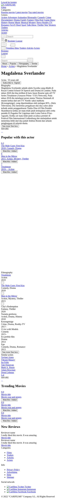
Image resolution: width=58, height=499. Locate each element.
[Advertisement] (29, 202)
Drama (17, 20)
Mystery (32, 22)
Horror (11, 22)
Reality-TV (47, 22)
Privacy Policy (13, 469)
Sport (23, 25)
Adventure (12, 17)
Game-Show (49, 20)
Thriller (40, 25)
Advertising (12, 472)
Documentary (7, 20)
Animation (22, 17)
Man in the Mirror (9, 296)
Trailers (22, 48)
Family (23, 20)
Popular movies (8, 12)
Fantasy (30, 20)
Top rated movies (36, 12)
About (4, 64)
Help (9, 475)
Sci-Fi (12, 25)
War (46, 25)
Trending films (12, 48)
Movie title (6, 438)
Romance (5, 25)
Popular (13, 64)
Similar (34, 64)
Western (52, 25)
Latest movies (21, 12)
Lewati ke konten (9, 2)
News (39, 22)
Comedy (41, 17)
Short (18, 25)
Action (4, 17)
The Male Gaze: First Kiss (12, 285)
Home (4, 66)
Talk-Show (32, 25)
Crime (48, 17)
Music (17, 22)
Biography (32, 17)
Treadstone (6, 275)
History (4, 22)
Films (9, 452)
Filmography (24, 64)
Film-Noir (39, 20)
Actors (37, 48)
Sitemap (10, 477)
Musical (24, 22)
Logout (4, 53)
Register (4, 51)
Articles (29, 48)
